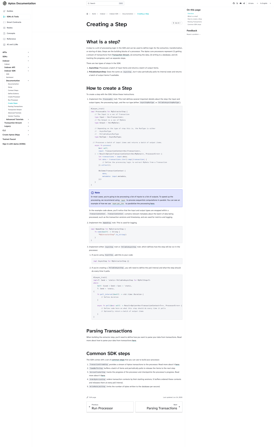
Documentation (127, 14)
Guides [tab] (10, 11)
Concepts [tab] (11, 33)
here (152, 203)
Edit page (92, 397)
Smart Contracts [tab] (14, 22)
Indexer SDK (113, 14)
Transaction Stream (120, 55)
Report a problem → (194, 34)
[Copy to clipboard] (179, 108)
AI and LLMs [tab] (12, 44)
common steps (118, 359)
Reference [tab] (11, 39)
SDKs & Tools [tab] (13, 16)
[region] (137, 297)
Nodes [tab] (10, 27)
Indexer (102, 14)
